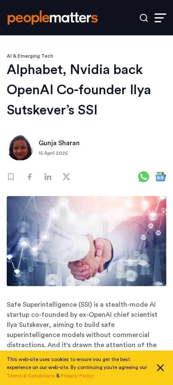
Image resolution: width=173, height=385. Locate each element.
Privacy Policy (77, 375)
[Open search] (144, 18)
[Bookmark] (11, 177)
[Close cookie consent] (160, 368)
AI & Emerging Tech (30, 55)
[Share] (29, 177)
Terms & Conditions (31, 375)
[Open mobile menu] (160, 17)
